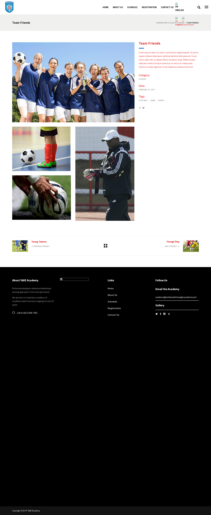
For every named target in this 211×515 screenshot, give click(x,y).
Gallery (159, 305)
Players (142, 79)
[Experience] (104, 174)
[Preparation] (41, 197)
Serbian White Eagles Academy (170, 23)
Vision (161, 100)
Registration (114, 308)
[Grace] (73, 82)
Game (152, 100)
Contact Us (113, 315)
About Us (112, 295)
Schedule (112, 301)
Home (111, 288)
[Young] (41, 149)
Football (143, 100)
